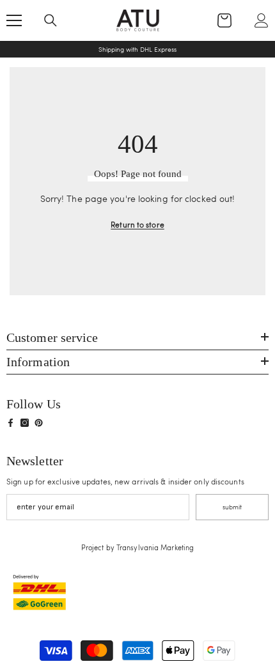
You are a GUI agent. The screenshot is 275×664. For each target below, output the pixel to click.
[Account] (262, 20)
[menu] (14, 20)
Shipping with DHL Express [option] (137, 49)
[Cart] (224, 20)
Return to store (137, 224)
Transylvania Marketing (155, 547)
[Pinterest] (39, 423)
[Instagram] (24, 423)
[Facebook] (10, 423)
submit (232, 506)
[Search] (50, 20)
